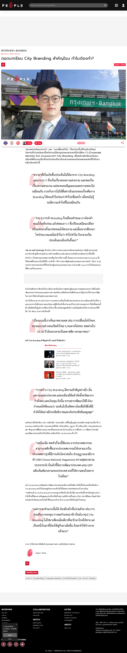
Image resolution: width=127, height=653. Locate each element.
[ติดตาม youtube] (22, 644)
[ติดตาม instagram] (16, 644)
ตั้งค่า (10, 639)
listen (67, 609)
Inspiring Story (38, 625)
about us (67, 628)
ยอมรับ (10, 635)
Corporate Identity (53, 578)
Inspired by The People (71, 613)
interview (7, 50)
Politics (4, 613)
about (67, 624)
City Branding (38, 578)
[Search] (105, 5)
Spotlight (36, 628)
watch (36, 619)
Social (4, 615)
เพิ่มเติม (5, 631)
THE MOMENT (68, 620)
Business (4, 618)
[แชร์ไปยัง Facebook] (7, 64)
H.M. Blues (36, 615)
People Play (68, 615)
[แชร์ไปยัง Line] (16, 64)
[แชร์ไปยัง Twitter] (12, 64)
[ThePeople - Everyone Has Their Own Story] (12, 7)
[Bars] (116, 5)
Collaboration (41, 609)
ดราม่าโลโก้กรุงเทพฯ (70, 578)
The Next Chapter (70, 618)
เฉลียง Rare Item (38, 613)
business (21, 50)
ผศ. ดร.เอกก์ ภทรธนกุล (87, 578)
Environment (6, 620)
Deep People (37, 623)
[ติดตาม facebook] (3, 644)
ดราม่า (28, 578)
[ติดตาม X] (9, 644)
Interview (7, 609)
